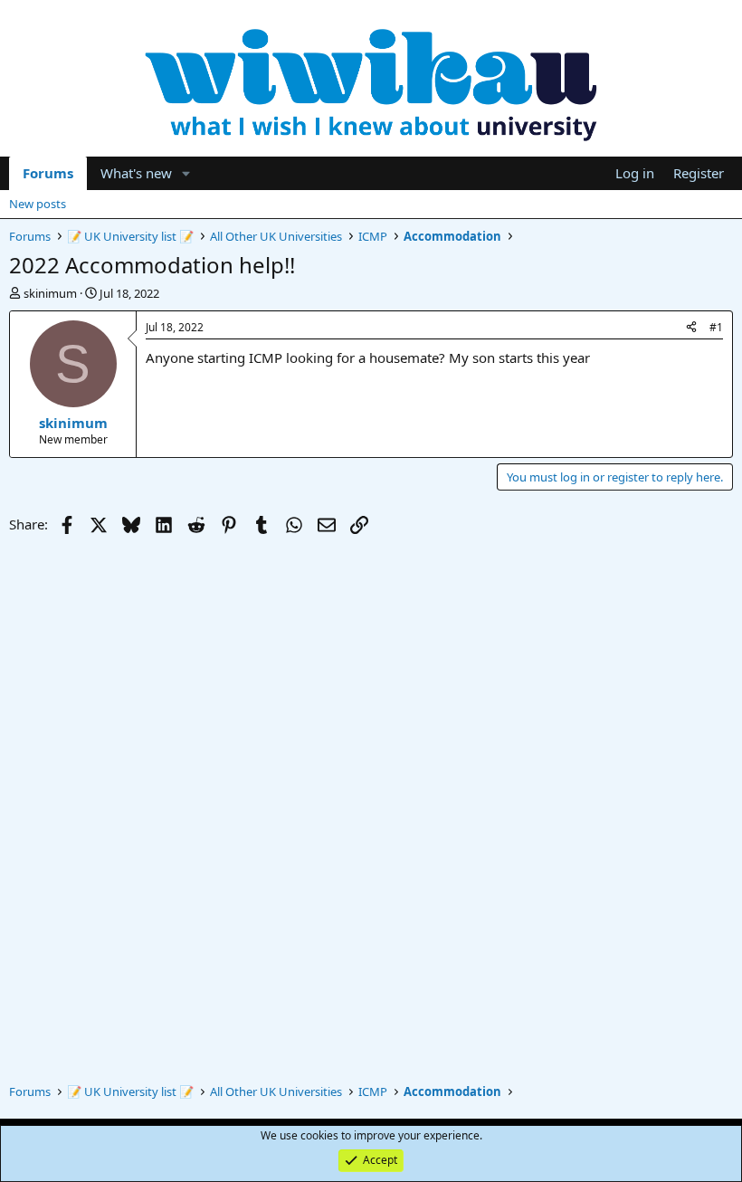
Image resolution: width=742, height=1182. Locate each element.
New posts (37, 203)
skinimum (50, 293)
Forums (48, 173)
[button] (186, 173)
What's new (136, 173)
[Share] (691, 328)
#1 (716, 327)
